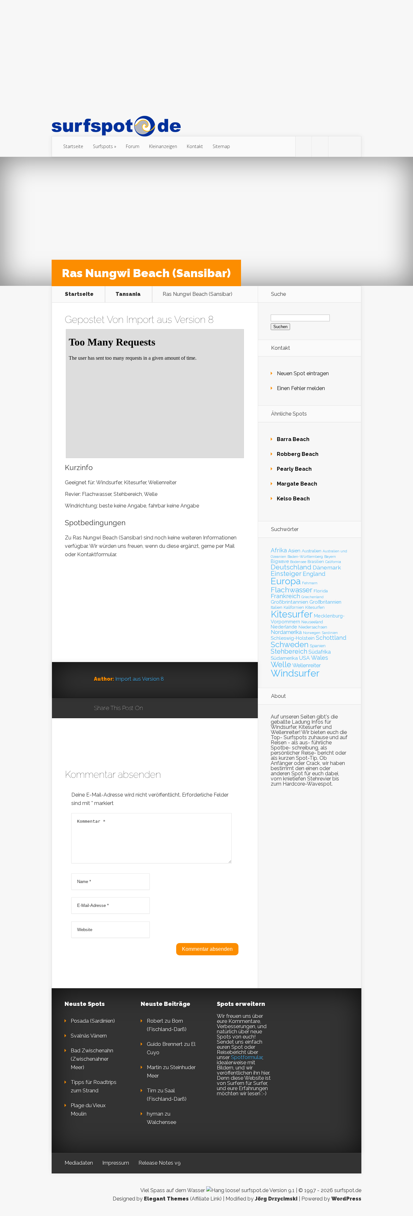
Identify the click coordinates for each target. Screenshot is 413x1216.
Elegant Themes (166, 1199)
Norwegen (311, 632)
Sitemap (221, 146)
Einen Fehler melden (301, 388)
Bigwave (280, 561)
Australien (311, 550)
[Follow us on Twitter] (304, 146)
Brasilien (315, 561)
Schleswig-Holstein (293, 638)
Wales (319, 657)
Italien (276, 607)
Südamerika (284, 658)
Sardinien (330, 633)
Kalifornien (294, 607)
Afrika (279, 550)
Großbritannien (325, 602)
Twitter (179, 708)
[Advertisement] (206, 58)
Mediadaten (79, 1163)
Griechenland (312, 597)
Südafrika (319, 652)
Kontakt (195, 146)
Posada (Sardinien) (93, 1021)
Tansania (128, 294)
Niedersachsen (312, 627)
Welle (281, 664)
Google (154, 708)
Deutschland (291, 567)
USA (304, 658)
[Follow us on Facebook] (320, 146)
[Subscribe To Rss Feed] (336, 146)
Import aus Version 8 (170, 319)
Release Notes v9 (159, 1163)
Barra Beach (293, 439)
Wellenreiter (306, 665)
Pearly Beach (294, 469)
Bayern (330, 556)
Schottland (331, 637)
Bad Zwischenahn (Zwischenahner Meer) (92, 1059)
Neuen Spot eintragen (303, 373)
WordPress (346, 1199)
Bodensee (298, 562)
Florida (321, 590)
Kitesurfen (315, 607)
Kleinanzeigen (163, 146)
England (314, 573)
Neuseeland (312, 622)
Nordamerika (286, 632)
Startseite (73, 146)
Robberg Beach (297, 454)
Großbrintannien (289, 602)
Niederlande (284, 626)
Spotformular (246, 1057)
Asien (294, 551)
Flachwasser (291, 590)
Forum (132, 146)
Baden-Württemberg (305, 556)
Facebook (167, 708)
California (333, 562)
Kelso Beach (293, 499)
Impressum (115, 1163)
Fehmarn (309, 583)
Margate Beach (297, 484)
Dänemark (327, 567)
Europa (286, 581)
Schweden (289, 644)
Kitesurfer (292, 614)
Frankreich (285, 596)
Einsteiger (286, 574)
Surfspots (103, 146)
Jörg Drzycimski (276, 1199)
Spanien (318, 645)
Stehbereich (289, 651)
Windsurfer (295, 673)
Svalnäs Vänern (89, 1036)
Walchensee (161, 1122)
